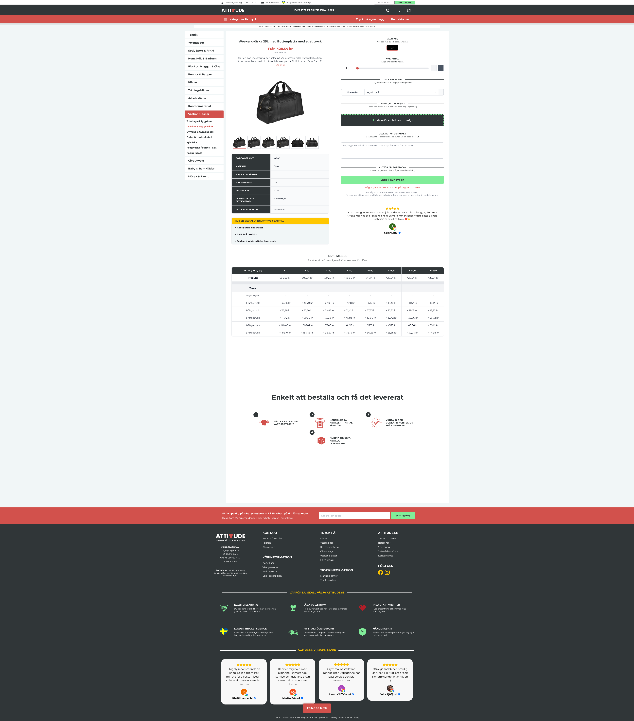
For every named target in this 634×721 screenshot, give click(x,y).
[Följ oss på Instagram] (387, 572)
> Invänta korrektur (246, 234)
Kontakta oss (385, 555)
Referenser (384, 542)
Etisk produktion (272, 575)
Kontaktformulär (272, 538)
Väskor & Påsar (198, 114)
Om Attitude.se (387, 538)
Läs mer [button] (244, 684)
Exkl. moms (404, 2)
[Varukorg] (409, 10)
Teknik (193, 34)
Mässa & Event (198, 176)
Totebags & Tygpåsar (199, 121)
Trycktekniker (328, 580)
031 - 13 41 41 (232, 561)
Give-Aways (196, 160)
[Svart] (392, 48)
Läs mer (280, 64)
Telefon (267, 542)
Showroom (269, 547)
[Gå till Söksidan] (398, 10)
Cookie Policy (352, 717)
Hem (261, 27)
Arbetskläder (197, 98)
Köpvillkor (268, 562)
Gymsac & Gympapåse (200, 131)
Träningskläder (198, 90)
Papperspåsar (195, 152)
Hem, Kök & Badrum (202, 58)
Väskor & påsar (328, 555)
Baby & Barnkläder (201, 168)
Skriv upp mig (403, 515)
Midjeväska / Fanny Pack (201, 147)
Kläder (192, 82)
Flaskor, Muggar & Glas (204, 66)
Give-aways (326, 551)
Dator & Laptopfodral (199, 137)
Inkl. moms (384, 2)
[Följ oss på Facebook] (380, 572)
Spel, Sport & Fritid (201, 50)
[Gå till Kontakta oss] (388, 10)
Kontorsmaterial (199, 106)
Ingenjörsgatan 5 (230, 550)
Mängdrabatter (329, 575)
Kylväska (192, 142)
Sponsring (384, 547)
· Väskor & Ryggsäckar (200, 126)
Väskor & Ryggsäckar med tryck (309, 27)
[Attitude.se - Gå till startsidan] (232, 10)
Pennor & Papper (200, 74)
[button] (392, 120)
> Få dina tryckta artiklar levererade (255, 241)
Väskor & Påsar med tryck (278, 27)
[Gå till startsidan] (230, 537)
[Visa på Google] (392, 226)
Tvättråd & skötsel (388, 551)
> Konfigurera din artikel (249, 227)
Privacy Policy (337, 717)
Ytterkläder (196, 42)
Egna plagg (327, 559)
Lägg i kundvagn (392, 179)
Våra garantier (271, 567)
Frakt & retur (270, 571)
